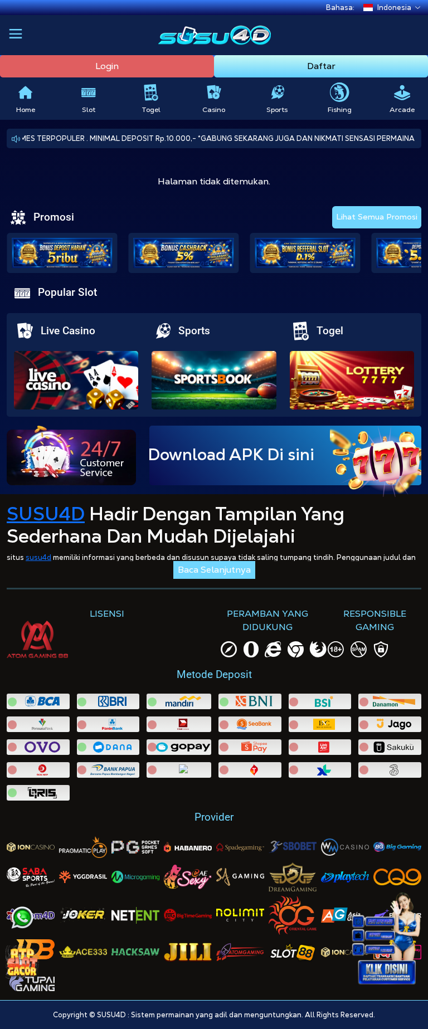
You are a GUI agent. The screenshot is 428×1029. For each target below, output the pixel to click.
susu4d (38, 557)
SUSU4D (46, 514)
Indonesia (394, 7)
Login (107, 66)
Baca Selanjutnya (214, 570)
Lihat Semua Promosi (376, 217)
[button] (16, 35)
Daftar (321, 66)
